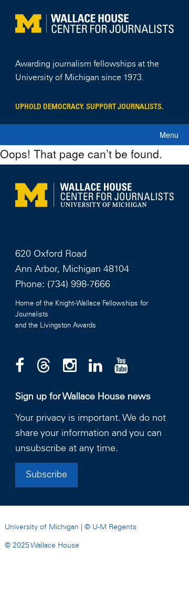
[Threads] (43, 366)
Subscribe (46, 474)
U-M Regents (114, 527)
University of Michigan (42, 527)
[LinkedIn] (95, 366)
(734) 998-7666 (78, 284)
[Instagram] (70, 366)
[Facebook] (19, 366)
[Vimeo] (121, 366)
